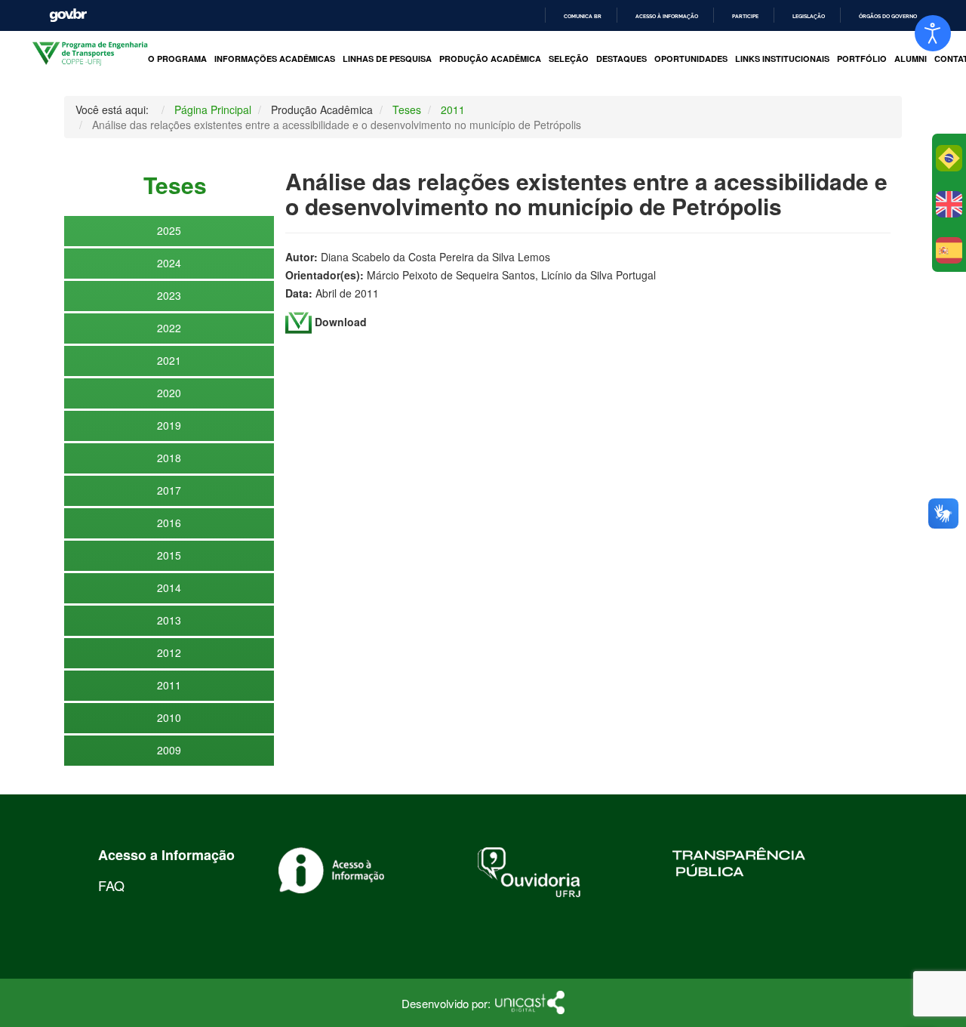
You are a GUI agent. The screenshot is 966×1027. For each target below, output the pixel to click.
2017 (169, 490)
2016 (169, 522)
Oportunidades (691, 58)
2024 (169, 262)
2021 (169, 360)
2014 (169, 587)
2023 (169, 295)
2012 (169, 652)
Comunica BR (582, 16)
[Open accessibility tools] (933, 33)
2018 (169, 457)
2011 (169, 684)
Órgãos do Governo (888, 16)
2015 (169, 555)
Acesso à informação (666, 16)
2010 (169, 717)
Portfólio (862, 58)
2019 (169, 425)
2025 (169, 230)
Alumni (910, 58)
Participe (745, 16)
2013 (169, 620)
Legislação (808, 16)
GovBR (68, 15)
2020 (169, 392)
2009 (169, 749)
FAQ (111, 885)
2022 (169, 327)
